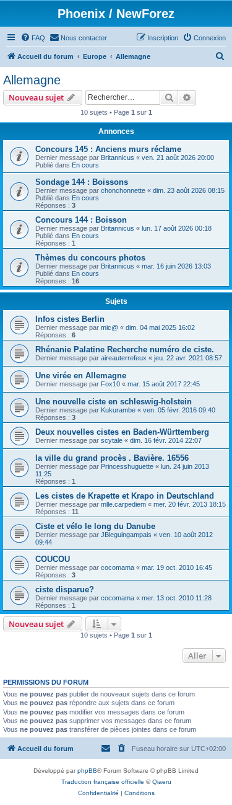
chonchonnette (123, 190)
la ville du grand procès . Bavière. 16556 (112, 458)
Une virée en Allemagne (80, 375)
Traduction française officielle (102, 781)
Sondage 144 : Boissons (81, 182)
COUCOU (52, 559)
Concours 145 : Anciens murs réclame (108, 149)
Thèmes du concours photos (90, 257)
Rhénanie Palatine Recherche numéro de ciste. (124, 349)
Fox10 (110, 384)
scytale (111, 440)
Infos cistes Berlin (70, 319)
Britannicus (117, 157)
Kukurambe (118, 410)
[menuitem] (32, 37)
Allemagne (32, 80)
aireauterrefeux (124, 358)
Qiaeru (161, 781)
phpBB (87, 770)
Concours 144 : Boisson (81, 220)
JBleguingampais (126, 534)
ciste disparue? (64, 589)
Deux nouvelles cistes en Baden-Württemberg (122, 432)
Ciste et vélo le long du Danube (95, 526)
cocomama (117, 567)
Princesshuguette (127, 466)
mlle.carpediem (123, 504)
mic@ (109, 327)
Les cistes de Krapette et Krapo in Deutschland (124, 495)
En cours (85, 165)
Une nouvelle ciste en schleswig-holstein (113, 401)
